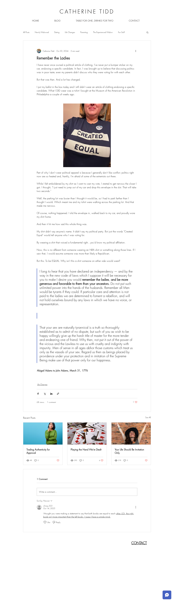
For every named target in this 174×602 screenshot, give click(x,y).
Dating (56, 32)
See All (148, 417)
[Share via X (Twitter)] (44, 393)
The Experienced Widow (103, 32)
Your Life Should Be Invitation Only (129, 451)
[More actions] (135, 51)
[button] (147, 32)
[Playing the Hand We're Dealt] (87, 433)
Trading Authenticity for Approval (38, 451)
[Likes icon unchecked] (45, 522)
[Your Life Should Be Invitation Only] (131, 433)
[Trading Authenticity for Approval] (43, 433)
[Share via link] (58, 393)
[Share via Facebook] (38, 393)
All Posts (26, 32)
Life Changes (70, 32)
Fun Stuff (121, 32)
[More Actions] (135, 507)
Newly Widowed (42, 32)
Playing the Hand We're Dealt (86, 449)
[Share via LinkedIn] (51, 393)
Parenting (84, 32)
